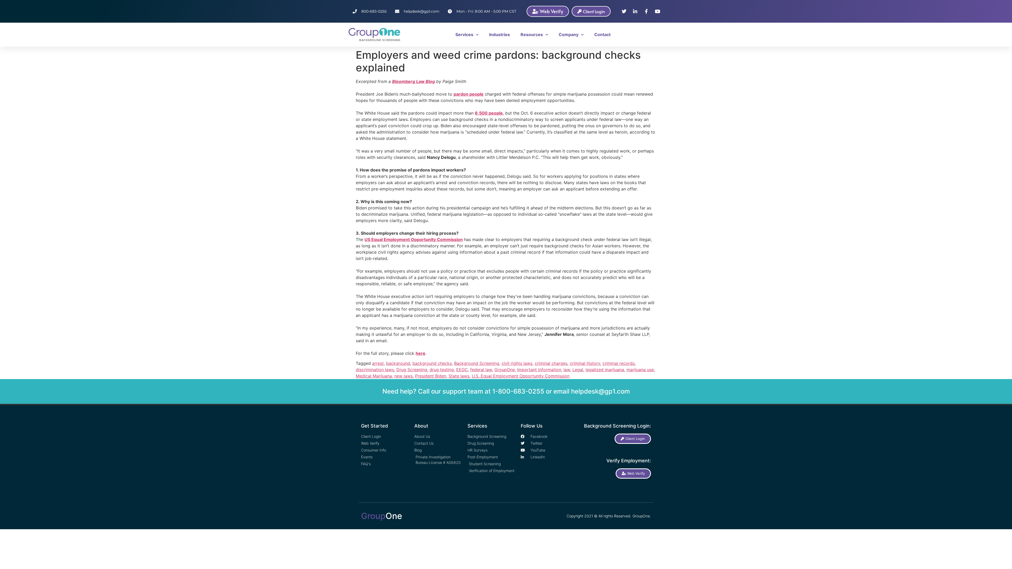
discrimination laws (375, 369)
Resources (531, 34)
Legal (577, 369)
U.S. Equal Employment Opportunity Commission (521, 376)
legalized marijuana (605, 369)
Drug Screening (411, 369)
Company (568, 34)
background (398, 363)
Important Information (539, 369)
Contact (602, 34)
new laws (403, 376)
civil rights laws (517, 363)
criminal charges (551, 363)
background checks (432, 363)
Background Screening (476, 363)
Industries (499, 34)
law (566, 369)
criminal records (618, 363)
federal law (481, 369)
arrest (378, 363)
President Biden (430, 376)
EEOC (462, 369)
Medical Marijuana (374, 376)
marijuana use (640, 369)
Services (464, 34)
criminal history (585, 363)
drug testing (442, 369)
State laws (459, 376)
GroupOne (504, 369)
